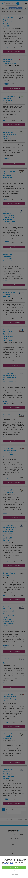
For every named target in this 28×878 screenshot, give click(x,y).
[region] (14, 867)
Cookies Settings (14, 874)
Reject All (14, 870)
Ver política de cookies (8, 863)
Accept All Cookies (14, 867)
